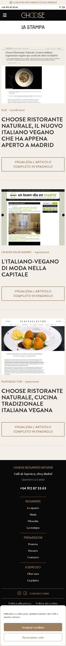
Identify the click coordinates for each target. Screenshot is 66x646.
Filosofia (33, 521)
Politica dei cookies (47, 603)
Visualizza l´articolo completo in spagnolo (33, 164)
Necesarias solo (33, 637)
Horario (33, 550)
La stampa (33, 527)
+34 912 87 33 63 (9, 7)
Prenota (33, 544)
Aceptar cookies (33, 627)
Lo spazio (33, 508)
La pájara (33, 580)
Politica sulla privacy (19, 603)
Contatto (33, 11)
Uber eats (33, 573)
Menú (33, 514)
